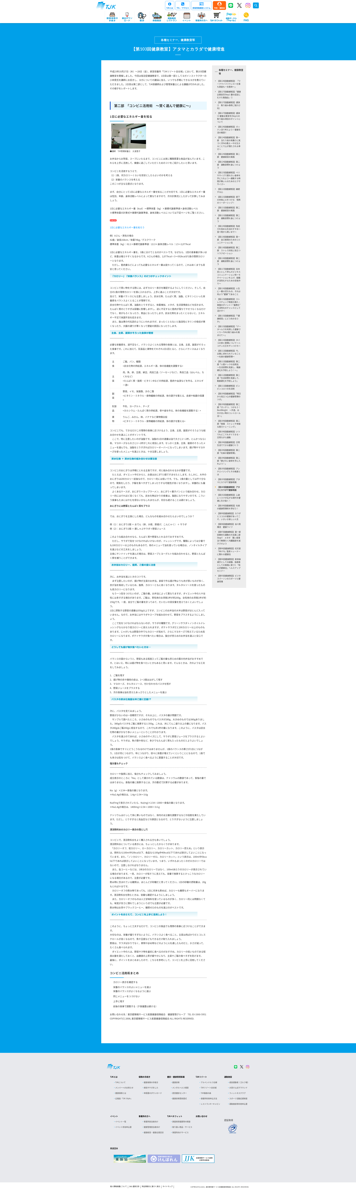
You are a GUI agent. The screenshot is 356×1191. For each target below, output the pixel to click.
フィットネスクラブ (237, 1093)
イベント (114, 1116)
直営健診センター (179, 1093)
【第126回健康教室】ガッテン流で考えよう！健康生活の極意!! (228, 129)
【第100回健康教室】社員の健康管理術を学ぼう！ (228, 507)
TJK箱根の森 (206, 1093)
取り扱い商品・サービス (182, 1127)
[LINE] (230, 5)
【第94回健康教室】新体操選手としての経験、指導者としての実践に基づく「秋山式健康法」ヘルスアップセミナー (229, 565)
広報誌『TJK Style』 (123, 1098)
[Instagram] (248, 5)
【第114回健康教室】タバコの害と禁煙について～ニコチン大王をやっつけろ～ (228, 343)
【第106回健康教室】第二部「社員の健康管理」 (228, 451)
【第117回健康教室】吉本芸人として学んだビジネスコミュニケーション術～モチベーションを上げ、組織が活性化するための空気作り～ (228, 276)
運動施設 (228, 1076)
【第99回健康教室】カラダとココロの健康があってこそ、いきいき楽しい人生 (229, 516)
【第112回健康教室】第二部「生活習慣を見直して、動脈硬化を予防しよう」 (228, 378)
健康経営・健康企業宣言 (154, 1132)
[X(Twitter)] (239, 5)
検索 (256, 5)
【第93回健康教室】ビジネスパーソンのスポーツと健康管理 (229, 578)
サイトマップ (168, 1186)
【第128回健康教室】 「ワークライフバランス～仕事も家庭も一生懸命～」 (228, 83)
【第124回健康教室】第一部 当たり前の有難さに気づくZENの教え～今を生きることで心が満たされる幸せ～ (228, 143)
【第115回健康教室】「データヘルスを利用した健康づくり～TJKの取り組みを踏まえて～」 (229, 330)
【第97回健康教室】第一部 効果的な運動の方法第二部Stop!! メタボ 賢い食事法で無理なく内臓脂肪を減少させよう (230, 537)
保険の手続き (144, 1076)
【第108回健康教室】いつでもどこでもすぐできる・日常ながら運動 (228, 434)
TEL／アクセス (183, 8)
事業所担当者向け (151, 1121)
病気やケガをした (151, 1087)
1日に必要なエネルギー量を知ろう (127, 227)
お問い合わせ (201, 1116)
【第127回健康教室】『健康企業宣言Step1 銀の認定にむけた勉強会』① (229, 94)
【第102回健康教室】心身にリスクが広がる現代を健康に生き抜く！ (228, 497)
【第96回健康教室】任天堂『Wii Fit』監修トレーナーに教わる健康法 (229, 551)
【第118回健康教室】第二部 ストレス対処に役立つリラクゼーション (228, 250)
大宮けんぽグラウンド (238, 1087)
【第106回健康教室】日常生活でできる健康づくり (228, 443)
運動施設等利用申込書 (238, 1104)
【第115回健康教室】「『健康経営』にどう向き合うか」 (228, 318)
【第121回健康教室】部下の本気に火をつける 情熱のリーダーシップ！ (228, 199)
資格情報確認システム (201, 8)
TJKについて (120, 1082)
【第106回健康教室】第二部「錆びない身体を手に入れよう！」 (228, 460)
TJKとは (169, 8)
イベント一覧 (120, 1121)
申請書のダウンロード (153, 1093)
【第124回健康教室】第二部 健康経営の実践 (228, 155)
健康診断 (176, 1082)
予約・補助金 (219, 8)
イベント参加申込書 (123, 1127)
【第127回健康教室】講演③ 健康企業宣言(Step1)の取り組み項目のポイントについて (228, 117)
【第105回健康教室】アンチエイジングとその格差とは (228, 471)
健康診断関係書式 (179, 1098)
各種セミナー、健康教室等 (178, 40)
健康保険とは (120, 1093)
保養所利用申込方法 (209, 1098)
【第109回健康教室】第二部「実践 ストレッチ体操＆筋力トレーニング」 (228, 423)
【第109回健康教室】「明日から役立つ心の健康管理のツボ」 (229, 396)
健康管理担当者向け (152, 1127)
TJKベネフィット (174, 1116)
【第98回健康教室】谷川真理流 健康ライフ (229, 525)
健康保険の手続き (151, 1082)
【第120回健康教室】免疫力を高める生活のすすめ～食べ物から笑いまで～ (228, 229)
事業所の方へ (144, 1116)
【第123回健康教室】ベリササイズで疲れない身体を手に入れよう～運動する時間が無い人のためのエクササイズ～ (228, 178)
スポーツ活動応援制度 (238, 1098)
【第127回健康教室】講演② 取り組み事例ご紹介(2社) (228, 105)
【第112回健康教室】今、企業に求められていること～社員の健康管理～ (228, 353)
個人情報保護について (118, 1186)
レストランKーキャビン (210, 1104)
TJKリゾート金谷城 (209, 1087)
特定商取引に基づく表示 (151, 1186)
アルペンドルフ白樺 (209, 1082)
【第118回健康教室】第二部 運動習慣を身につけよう (228, 261)
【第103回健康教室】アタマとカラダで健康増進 (228, 480)
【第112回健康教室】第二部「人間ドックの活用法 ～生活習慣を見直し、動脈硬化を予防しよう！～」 (228, 365)
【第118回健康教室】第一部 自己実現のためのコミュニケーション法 (228, 239)
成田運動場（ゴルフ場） (239, 1082)
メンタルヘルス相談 (180, 1087)
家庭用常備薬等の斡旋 (181, 1121)
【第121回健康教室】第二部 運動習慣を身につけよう (228, 218)
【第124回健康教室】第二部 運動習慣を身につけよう (228, 164)
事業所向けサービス (180, 1132)
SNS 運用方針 (134, 1186)
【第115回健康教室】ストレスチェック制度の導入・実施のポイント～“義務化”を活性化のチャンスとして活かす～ (228, 305)
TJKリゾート (201, 1076)
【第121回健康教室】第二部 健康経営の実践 (228, 209)
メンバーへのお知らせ (124, 1087)
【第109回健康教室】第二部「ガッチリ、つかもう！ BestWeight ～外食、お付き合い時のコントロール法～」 (229, 410)
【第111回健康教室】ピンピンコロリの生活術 (228, 387)
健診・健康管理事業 (176, 1076)
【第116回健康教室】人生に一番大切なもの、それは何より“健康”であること (228, 291)
